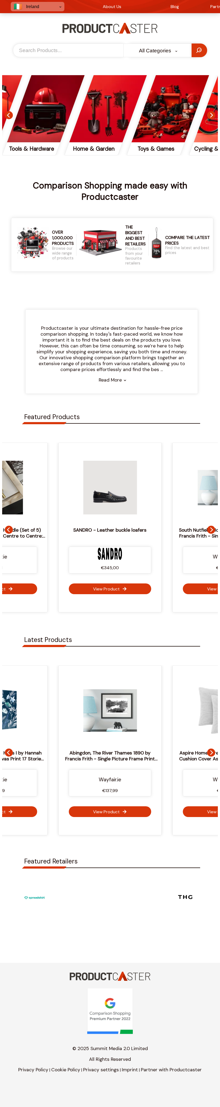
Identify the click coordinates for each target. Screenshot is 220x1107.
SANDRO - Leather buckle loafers (109, 530)
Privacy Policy (33, 1070)
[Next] (211, 115)
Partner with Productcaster (171, 1070)
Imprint (130, 1070)
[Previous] (9, 115)
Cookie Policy (65, 1070)
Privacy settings (101, 1070)
